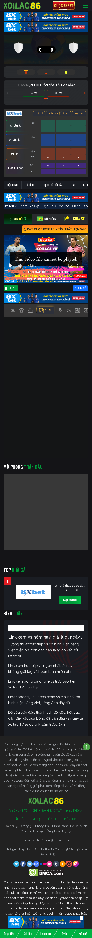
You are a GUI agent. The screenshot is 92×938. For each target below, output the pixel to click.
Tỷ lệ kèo (30, 184)
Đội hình (12, 184)
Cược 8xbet (63, 5)
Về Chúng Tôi (18, 810)
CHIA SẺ (80, 288)
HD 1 (13, 288)
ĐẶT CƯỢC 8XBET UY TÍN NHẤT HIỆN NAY (56, 229)
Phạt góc (79, 114)
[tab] (18, 219)
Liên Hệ (51, 819)
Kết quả (83, 933)
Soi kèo (27, 933)
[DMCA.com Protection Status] (46, 872)
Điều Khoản (74, 810)
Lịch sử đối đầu (53, 184)
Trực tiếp (9, 933)
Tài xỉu (65, 114)
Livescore (46, 933)
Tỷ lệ (64, 933)
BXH (73, 184)
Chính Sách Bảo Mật (47, 810)
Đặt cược (70, 600)
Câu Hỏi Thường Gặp (27, 819)
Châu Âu (53, 114)
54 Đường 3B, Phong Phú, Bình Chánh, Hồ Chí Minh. (51, 826)
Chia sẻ (79, 219)
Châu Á (39, 114)
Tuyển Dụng (70, 819)
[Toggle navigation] (85, 5)
